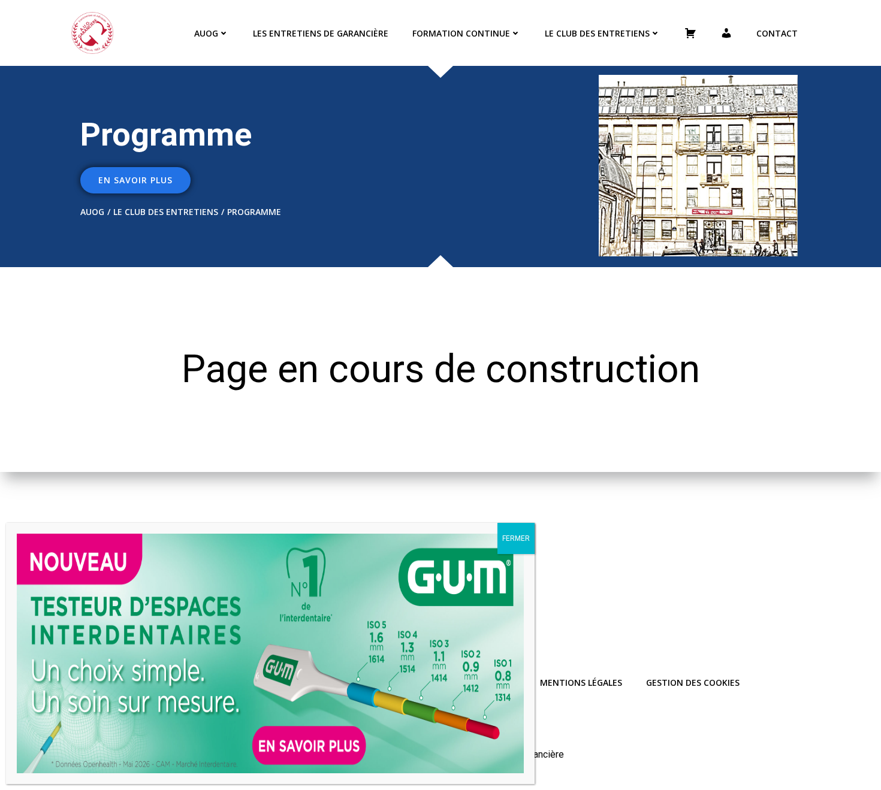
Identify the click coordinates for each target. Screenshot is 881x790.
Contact (777, 33)
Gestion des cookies (693, 682)
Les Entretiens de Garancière (320, 33)
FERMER (516, 538)
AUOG (206, 33)
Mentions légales (581, 682)
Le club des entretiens (597, 33)
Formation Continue (461, 33)
